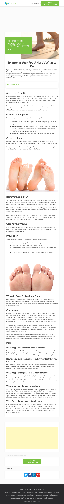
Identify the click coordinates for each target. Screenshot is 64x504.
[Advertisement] (32, 18)
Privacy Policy (41, 489)
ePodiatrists (27, 501)
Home (32, 3)
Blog (35, 3)
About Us (26, 489)
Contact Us (38, 3)
